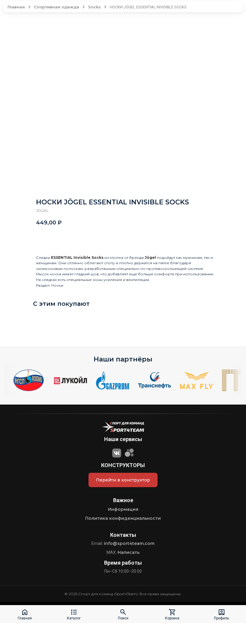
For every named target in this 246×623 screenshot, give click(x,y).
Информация (123, 509)
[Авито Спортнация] (129, 452)
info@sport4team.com (129, 543)
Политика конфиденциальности (123, 518)
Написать (129, 552)
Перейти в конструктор (123, 480)
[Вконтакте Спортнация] (116, 452)
